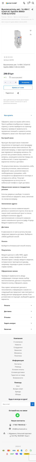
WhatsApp (18, 415)
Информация (18, 360)
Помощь (18, 367)
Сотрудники (18, 347)
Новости (18, 345)
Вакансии (18, 350)
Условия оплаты (18, 369)
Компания (18, 338)
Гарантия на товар (18, 375)
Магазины (18, 353)
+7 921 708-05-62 (19, 425)
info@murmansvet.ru (19, 429)
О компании (18, 342)
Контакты (18, 364)
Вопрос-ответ (18, 389)
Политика (18, 356)
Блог (18, 386)
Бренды (18, 392)
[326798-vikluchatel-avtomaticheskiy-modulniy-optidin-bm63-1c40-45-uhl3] (18, 39)
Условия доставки (18, 372)
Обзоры (18, 394)
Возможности (18, 378)
